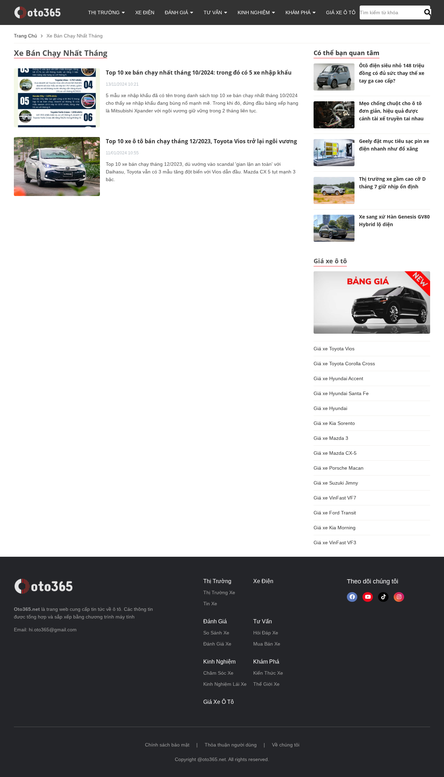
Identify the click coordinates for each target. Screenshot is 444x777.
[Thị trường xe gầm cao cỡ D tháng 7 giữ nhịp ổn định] (334, 190)
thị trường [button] (104, 12)
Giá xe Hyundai (330, 408)
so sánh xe (216, 632)
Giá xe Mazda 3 (331, 438)
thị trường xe (219, 592)
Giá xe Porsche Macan (339, 468)
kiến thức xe (268, 673)
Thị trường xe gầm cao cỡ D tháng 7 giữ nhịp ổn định (392, 183)
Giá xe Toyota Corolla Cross (344, 363)
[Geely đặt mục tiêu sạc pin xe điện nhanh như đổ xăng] (334, 152)
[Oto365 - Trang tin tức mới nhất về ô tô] (41, 12)
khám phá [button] (298, 12)
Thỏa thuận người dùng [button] (231, 745)
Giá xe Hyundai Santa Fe (341, 393)
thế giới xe (266, 684)
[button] (426, 12)
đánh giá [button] (177, 12)
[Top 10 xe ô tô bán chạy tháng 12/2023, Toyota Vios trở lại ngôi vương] (57, 166)
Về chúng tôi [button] (285, 745)
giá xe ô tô (341, 12)
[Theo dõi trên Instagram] (399, 597)
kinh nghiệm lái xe (225, 684)
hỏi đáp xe (265, 632)
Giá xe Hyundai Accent (338, 378)
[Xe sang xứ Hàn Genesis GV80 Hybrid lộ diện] (334, 228)
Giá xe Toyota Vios (334, 348)
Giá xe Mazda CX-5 (335, 453)
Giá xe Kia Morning (335, 527)
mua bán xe (266, 644)
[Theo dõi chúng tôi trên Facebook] (352, 597)
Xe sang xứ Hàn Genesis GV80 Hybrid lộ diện (394, 220)
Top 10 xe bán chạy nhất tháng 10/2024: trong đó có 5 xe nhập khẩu (199, 72)
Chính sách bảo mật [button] (167, 745)
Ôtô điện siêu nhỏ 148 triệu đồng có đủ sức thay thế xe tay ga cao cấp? (391, 73)
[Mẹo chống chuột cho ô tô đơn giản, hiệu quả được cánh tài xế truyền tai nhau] (334, 114)
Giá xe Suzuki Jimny (336, 483)
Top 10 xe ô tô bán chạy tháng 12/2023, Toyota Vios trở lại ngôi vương (201, 141)
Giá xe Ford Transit (335, 512)
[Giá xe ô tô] (372, 302)
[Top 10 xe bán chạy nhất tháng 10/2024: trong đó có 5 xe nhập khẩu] (57, 97)
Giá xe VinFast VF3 (335, 542)
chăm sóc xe (218, 673)
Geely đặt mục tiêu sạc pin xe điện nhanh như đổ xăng (394, 145)
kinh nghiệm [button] (254, 12)
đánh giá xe (217, 644)
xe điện (144, 12)
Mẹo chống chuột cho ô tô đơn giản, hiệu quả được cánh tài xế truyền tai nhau (391, 111)
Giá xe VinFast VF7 (335, 498)
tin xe (210, 603)
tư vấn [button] (213, 12)
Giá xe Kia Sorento (334, 423)
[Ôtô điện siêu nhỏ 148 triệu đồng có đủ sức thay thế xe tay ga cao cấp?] (334, 77)
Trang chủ (25, 36)
